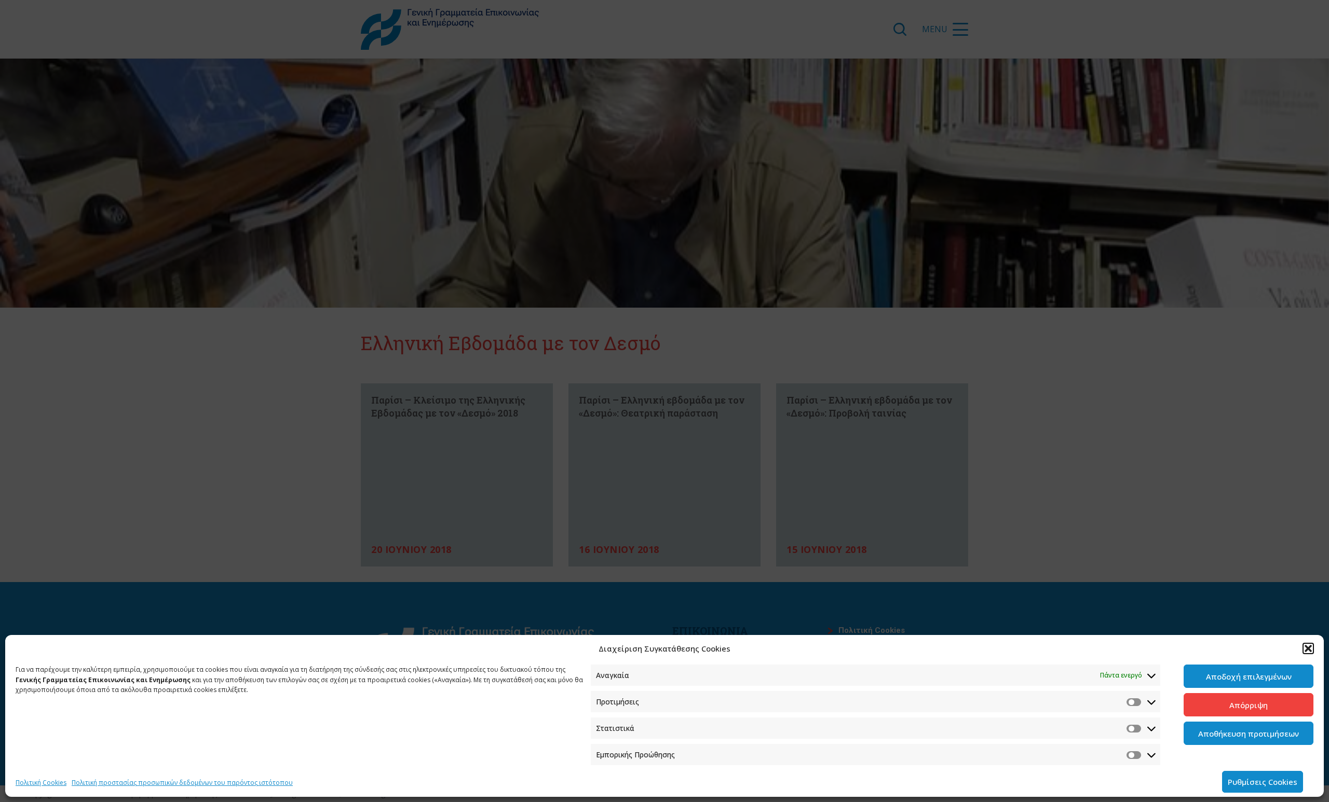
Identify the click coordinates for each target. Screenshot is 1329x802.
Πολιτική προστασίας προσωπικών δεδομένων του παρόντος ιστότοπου (182, 782)
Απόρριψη (1248, 705)
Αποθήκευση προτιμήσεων (1248, 733)
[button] (1308, 648)
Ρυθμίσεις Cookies (1262, 782)
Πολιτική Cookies (41, 782)
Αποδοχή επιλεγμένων (1249, 676)
